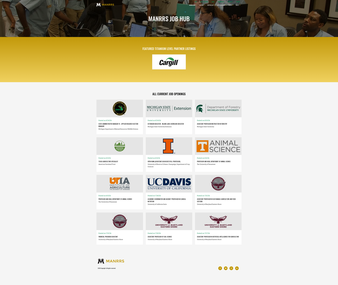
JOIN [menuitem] (195, 2)
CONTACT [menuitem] (230, 2)
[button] (193, 4)
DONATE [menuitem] (238, 2)
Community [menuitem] (221, 2)
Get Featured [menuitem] (204, 2)
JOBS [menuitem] (213, 2)
